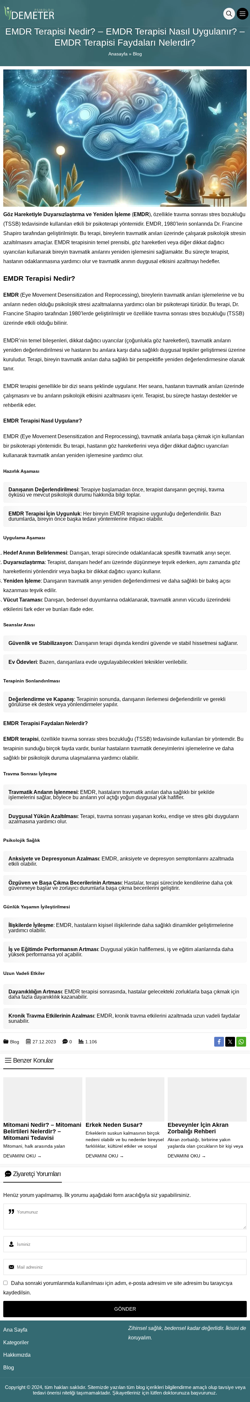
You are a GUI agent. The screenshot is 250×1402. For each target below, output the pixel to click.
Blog (137, 53)
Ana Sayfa (15, 1330)
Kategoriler (16, 1342)
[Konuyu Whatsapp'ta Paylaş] (241, 1042)
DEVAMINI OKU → (22, 1155)
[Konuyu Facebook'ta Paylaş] (219, 1042)
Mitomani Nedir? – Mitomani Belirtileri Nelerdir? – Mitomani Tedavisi (42, 1131)
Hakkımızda (17, 1355)
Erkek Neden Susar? (114, 1125)
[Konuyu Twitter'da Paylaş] (230, 1042)
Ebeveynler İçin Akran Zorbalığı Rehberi (198, 1128)
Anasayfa (118, 53)
